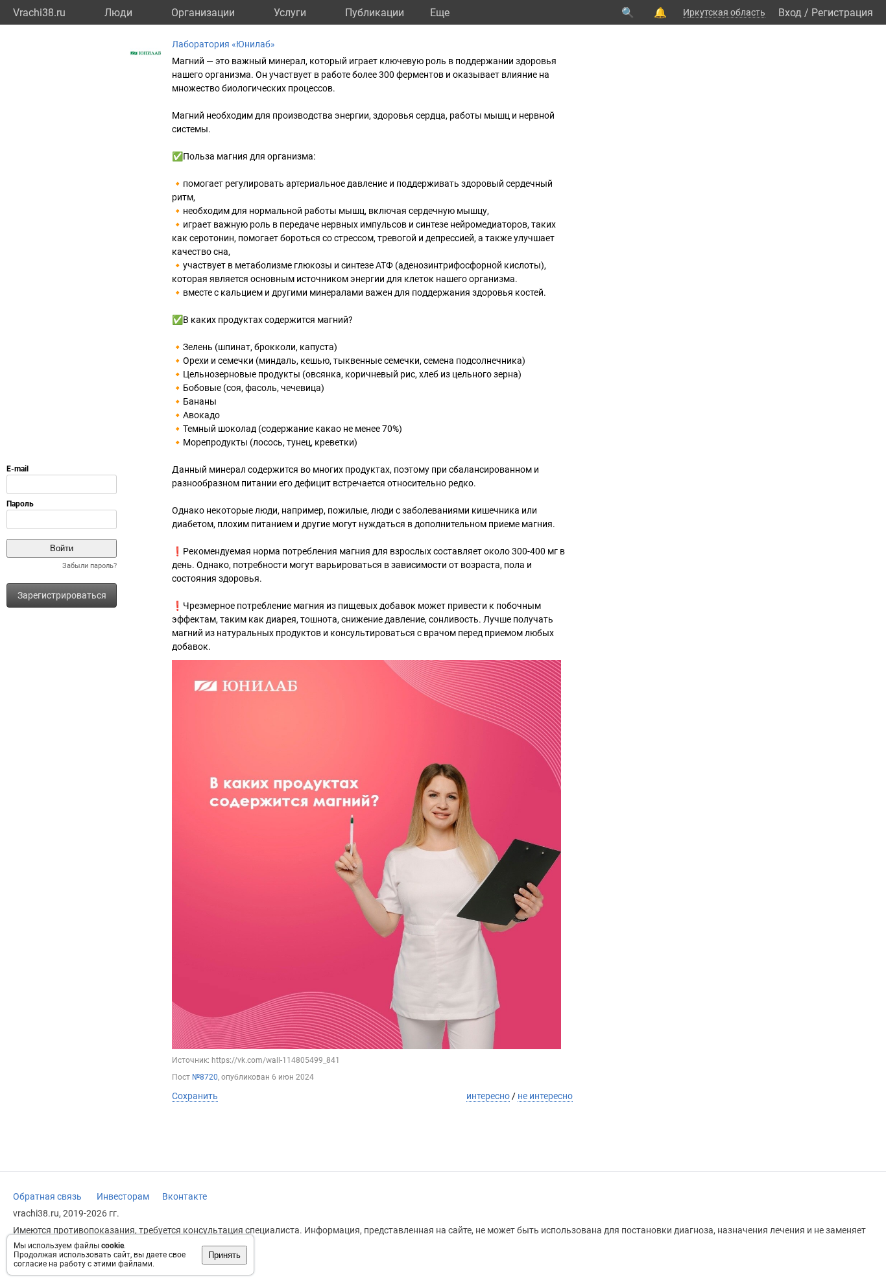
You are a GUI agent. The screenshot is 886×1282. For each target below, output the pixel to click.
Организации (203, 12)
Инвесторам (123, 1196)
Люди (118, 12)
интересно (488, 1096)
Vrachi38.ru (39, 12)
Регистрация (842, 12)
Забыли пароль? (89, 566)
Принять (224, 1255)
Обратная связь (47, 1196)
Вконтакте (184, 1196)
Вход (790, 12)
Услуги (290, 12)
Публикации (374, 12)
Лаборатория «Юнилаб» (223, 44)
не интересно (545, 1096)
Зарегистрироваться (62, 595)
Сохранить (195, 1096)
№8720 (205, 1077)
